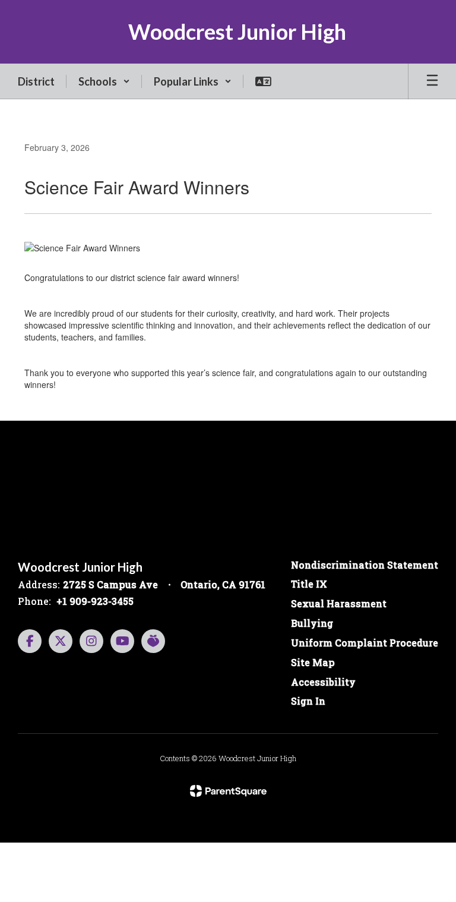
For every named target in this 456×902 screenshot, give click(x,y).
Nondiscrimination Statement (364, 565)
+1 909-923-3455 (95, 601)
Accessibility (323, 682)
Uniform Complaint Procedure (364, 642)
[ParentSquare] (228, 791)
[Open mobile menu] (432, 81)
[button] (104, 81)
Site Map (313, 662)
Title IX (309, 584)
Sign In (308, 701)
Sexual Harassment (339, 603)
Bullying (312, 623)
